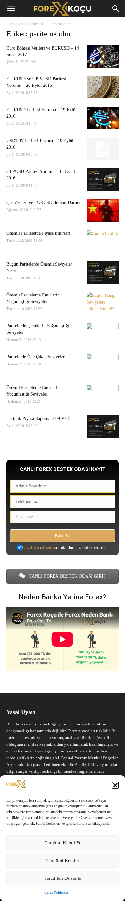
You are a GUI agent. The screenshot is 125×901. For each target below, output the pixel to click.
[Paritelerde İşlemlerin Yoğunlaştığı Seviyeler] (103, 334)
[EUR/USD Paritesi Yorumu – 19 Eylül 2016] (103, 118)
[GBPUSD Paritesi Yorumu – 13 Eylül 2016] (103, 179)
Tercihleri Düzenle (62, 878)
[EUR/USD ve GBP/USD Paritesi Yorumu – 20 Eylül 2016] (103, 87)
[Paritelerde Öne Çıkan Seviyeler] (103, 365)
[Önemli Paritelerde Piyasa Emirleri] (103, 241)
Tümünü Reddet (62, 860)
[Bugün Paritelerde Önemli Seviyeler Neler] (103, 272)
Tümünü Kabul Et (62, 842)
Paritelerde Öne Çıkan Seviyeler (35, 356)
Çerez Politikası (56, 892)
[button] (115, 785)
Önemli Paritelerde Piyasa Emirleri (38, 233)
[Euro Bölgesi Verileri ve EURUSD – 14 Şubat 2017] (103, 56)
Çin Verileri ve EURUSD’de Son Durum (43, 202)
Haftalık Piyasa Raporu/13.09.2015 (38, 418)
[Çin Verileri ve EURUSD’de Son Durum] (103, 210)
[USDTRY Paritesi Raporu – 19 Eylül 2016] (103, 149)
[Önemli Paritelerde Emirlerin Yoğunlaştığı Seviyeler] (103, 303)
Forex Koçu (15, 24)
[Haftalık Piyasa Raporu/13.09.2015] (103, 426)
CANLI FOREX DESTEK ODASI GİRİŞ (67, 576)
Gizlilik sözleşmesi (39, 547)
